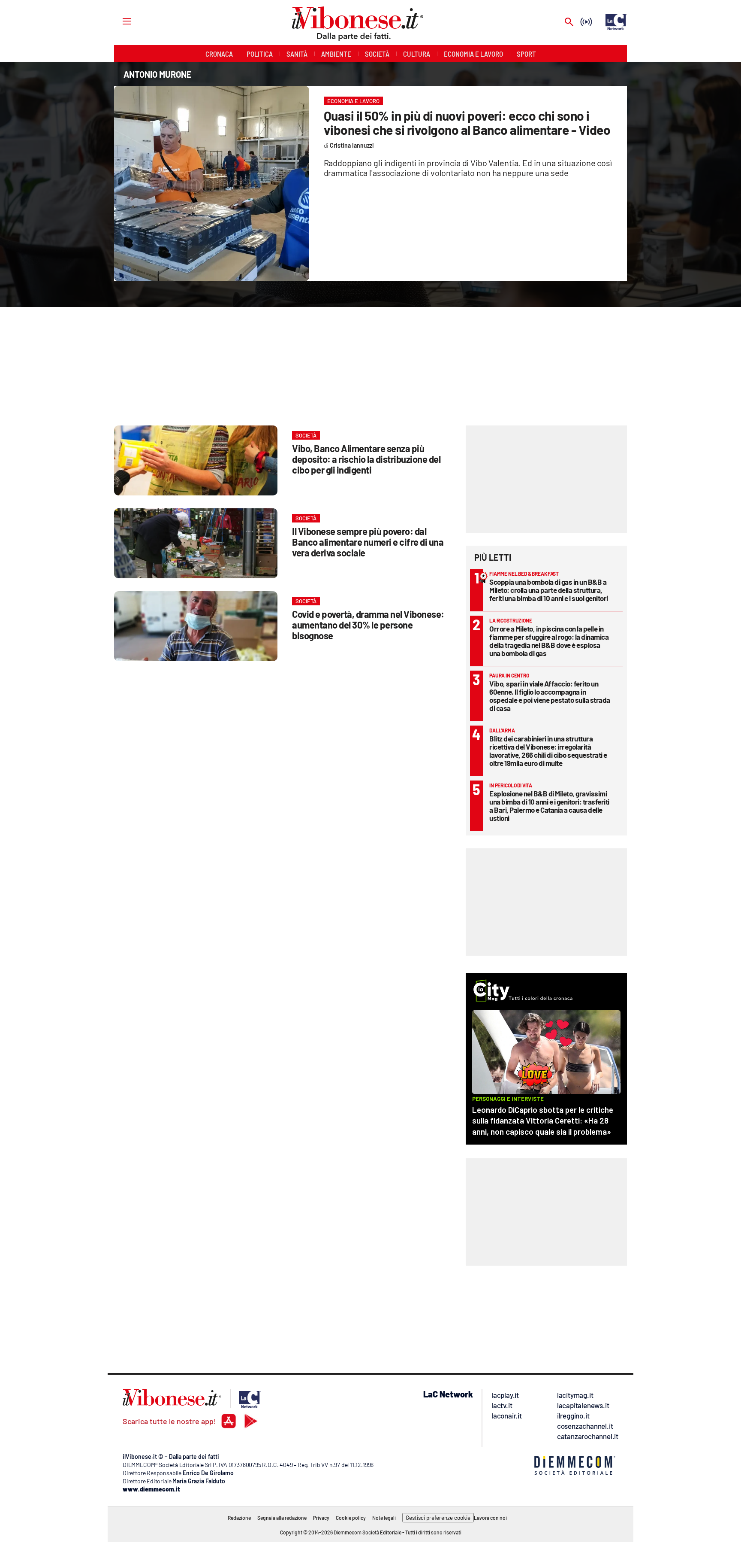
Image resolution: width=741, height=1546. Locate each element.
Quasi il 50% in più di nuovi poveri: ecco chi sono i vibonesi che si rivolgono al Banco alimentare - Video (467, 122)
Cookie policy (351, 1518)
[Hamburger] (119, 21)
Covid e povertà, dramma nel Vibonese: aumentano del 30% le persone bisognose (368, 624)
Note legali (384, 1518)
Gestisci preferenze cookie (438, 1517)
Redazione (239, 1518)
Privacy (321, 1518)
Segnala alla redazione (282, 1518)
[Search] (569, 22)
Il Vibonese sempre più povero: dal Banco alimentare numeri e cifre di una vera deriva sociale (367, 541)
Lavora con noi (490, 1518)
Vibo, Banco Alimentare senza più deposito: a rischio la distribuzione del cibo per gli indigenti (366, 459)
